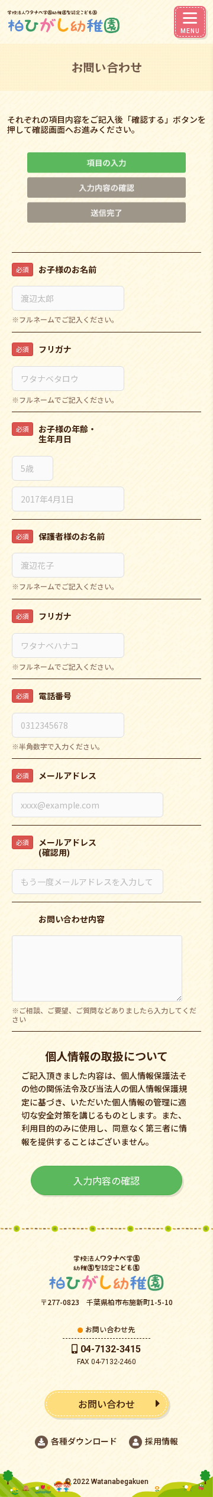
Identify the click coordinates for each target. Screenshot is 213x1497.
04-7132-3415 (110, 1349)
